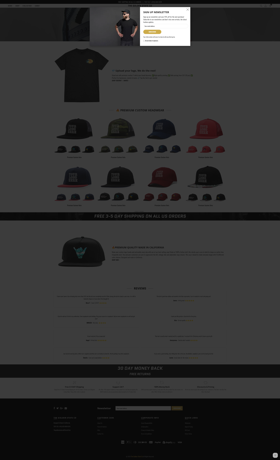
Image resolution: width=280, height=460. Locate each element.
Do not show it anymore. (151, 40)
